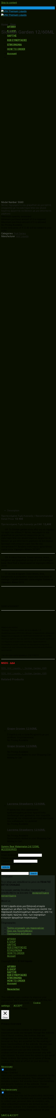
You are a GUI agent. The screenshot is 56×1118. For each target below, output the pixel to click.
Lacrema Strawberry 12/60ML (26, 803)
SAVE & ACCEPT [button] (9, 1115)
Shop (13, 24)
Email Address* (9, 855)
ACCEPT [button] (18, 1005)
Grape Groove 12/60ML (22, 728)
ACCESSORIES (9, 849)
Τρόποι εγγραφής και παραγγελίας (25, 928)
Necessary (10, 1069)
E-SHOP (11, 941)
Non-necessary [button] (9, 1089)
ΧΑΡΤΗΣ (12, 35)
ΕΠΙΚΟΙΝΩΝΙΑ (14, 44)
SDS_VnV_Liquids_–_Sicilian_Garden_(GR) (24, 668)
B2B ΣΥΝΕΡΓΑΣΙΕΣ (17, 40)
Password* (7, 861)
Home (4, 24)
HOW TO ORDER (16, 49)
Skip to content (9, 2)
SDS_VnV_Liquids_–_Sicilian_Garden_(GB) (24, 673)
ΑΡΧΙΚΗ (11, 26)
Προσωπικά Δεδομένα (19, 933)
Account (12, 53)
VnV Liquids (22, 236)
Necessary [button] (7, 1066)
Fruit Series (20, 233)
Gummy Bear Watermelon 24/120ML (20, 846)
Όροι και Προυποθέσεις (20, 930)
